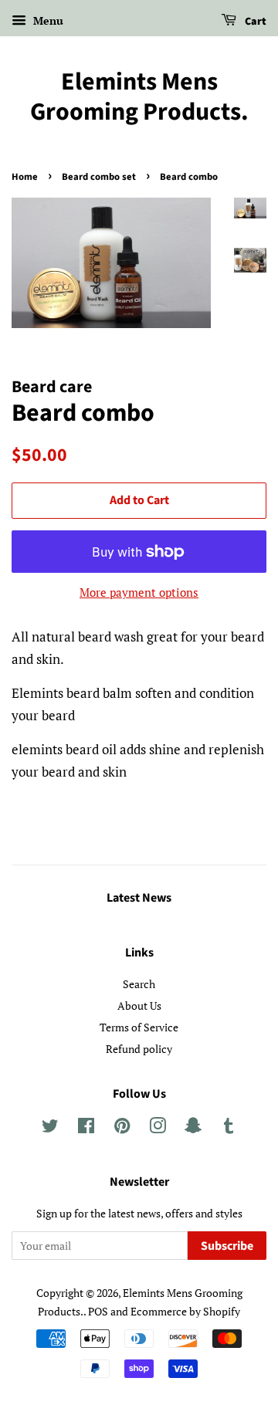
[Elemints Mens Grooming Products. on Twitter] (50, 1128)
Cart (254, 21)
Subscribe (227, 1245)
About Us (139, 1005)
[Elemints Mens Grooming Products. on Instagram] (157, 1128)
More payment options (139, 592)
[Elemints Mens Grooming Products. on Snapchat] (193, 1128)
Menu (46, 20)
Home (25, 177)
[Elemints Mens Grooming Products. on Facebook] (86, 1128)
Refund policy (139, 1048)
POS (98, 1311)
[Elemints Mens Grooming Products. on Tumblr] (228, 1128)
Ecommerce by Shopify (185, 1311)
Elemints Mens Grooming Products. (139, 97)
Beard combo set (99, 177)
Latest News (139, 897)
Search (139, 984)
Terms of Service (139, 1027)
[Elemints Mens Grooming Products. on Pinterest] (122, 1128)
